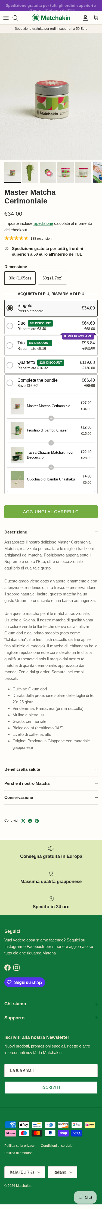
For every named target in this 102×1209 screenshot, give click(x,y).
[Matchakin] (51, 18)
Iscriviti (51, 1087)
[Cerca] (18, 18)
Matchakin (23, 1186)
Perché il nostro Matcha (27, 783)
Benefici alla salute (22, 769)
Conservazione (18, 797)
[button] (51, 308)
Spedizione (43, 223)
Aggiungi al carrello (51, 511)
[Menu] (6, 18)
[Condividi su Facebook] (30, 821)
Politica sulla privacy (19, 1146)
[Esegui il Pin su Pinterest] (37, 821)
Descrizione (15, 532)
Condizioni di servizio (57, 1146)
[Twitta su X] (23, 821)
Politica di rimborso (18, 1153)
